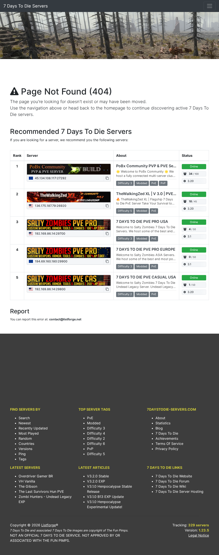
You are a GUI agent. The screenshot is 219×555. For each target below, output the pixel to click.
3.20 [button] (191, 181)
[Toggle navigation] (210, 6)
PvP (90, 449)
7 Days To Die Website (173, 476)
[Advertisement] (109, 74)
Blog (159, 428)
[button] (107, 178)
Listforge (48, 525)
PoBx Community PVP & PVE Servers (149, 166)
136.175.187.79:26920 (50, 205)
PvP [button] (163, 183)
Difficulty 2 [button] (125, 294)
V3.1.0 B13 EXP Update (105, 496)
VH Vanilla (27, 481)
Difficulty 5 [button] (125, 210)
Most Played (29, 433)
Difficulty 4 (96, 433)
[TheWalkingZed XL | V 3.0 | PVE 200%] (69, 197)
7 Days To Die (166, 433)
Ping (22, 454)
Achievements (166, 438)
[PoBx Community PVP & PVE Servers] (69, 169)
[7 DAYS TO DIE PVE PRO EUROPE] (69, 252)
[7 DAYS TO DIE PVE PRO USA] (69, 224)
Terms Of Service (169, 443)
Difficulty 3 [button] (125, 183)
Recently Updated (33, 428)
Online (194, 166)
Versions (25, 449)
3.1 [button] (189, 236)
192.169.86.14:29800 (49, 289)
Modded (94, 423)
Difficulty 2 (96, 438)
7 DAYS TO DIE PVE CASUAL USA (146, 277)
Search (24, 418)
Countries (26, 443)
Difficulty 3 (96, 428)
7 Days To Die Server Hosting (179, 491)
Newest (25, 423)
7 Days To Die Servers (25, 6)
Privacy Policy (166, 449)
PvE (90, 418)
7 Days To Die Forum (172, 481)
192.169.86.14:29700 (49, 233)
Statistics (162, 423)
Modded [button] (141, 183)
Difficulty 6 (96, 443)
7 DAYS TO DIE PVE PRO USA (142, 221)
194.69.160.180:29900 (50, 261)
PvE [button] (153, 183)
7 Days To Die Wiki (170, 486)
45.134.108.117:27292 (50, 178)
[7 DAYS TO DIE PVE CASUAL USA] (69, 280)
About (160, 418)
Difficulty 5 (96, 454)
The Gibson (28, 486)
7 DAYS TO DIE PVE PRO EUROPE (145, 249)
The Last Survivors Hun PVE (41, 491)
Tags (22, 459)
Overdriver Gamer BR (36, 476)
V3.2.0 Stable (98, 476)
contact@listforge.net (65, 319)
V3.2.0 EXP (96, 481)
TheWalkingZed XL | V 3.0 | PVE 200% (150, 193)
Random (25, 438)
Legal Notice (198, 535)
